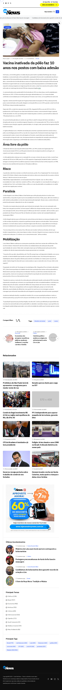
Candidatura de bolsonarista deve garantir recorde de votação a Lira (43, 18)
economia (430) (11, 646)
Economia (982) (13, 604)
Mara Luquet (6, 58)
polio (49, 321)
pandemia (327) (41, 646)
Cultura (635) (12, 611)
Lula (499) (32, 643)
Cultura (29, 556)
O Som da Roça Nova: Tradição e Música (31, 581)
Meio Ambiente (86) (14, 629)
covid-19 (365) (30, 646)
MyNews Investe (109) (14, 626)
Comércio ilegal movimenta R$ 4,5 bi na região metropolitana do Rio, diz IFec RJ (16, 415)
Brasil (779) (10, 643)
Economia (17, 333)
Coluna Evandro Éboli (32, 546)
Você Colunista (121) (14, 622)
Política (35, 333)
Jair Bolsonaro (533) (21, 643)
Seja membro (48, 11)
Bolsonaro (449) (42, 643)
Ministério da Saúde (40, 321)
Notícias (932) (12, 607)
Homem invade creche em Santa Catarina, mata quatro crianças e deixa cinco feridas (45, 474)
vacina (56, 321)
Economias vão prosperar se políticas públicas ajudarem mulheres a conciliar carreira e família (22, 340)
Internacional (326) (14, 615)
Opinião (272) (12, 618)
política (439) (53, 643)
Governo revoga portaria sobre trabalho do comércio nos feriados (15, 474)
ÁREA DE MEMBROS (48, 5)
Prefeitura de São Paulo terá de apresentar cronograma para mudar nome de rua (15, 385)
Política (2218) (12, 596)
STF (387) (21, 646)
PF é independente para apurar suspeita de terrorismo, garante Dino (45, 415)
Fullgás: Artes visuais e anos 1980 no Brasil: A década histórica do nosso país (45, 444)
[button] (57, 11)
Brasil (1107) (11, 600)
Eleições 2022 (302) (12, 650)
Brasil (37, 58)
